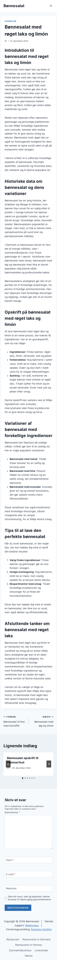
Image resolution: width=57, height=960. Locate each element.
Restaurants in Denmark (36, 939)
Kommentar (12, 812)
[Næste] (48, 764)
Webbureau (32, 925)
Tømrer (28, 955)
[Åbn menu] (50, 5)
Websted (11, 888)
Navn (10, 860)
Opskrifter (10, 21)
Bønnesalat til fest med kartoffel (14, 721)
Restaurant (12, 939)
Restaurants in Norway (28, 944)
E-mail (10, 874)
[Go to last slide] (8, 764)
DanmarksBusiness (20, 950)
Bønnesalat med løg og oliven (43, 721)
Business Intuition (41, 929)
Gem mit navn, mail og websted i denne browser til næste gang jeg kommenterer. (29, 898)
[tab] (22, 778)
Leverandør (41, 950)
